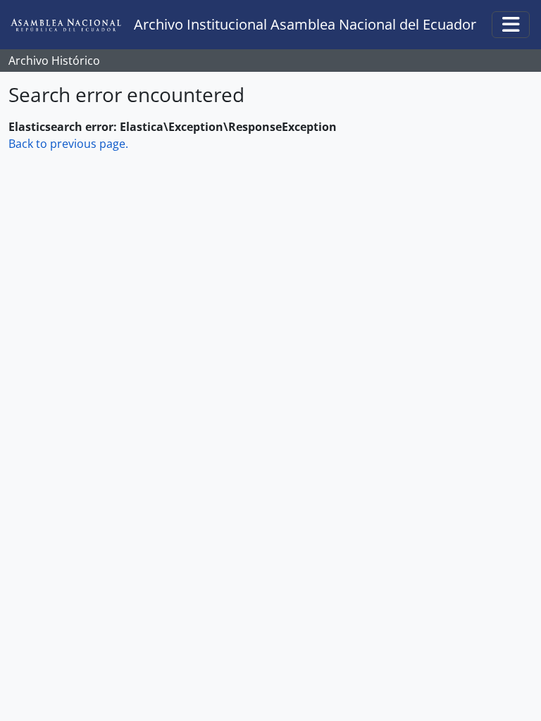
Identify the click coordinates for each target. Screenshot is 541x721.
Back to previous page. (68, 143)
